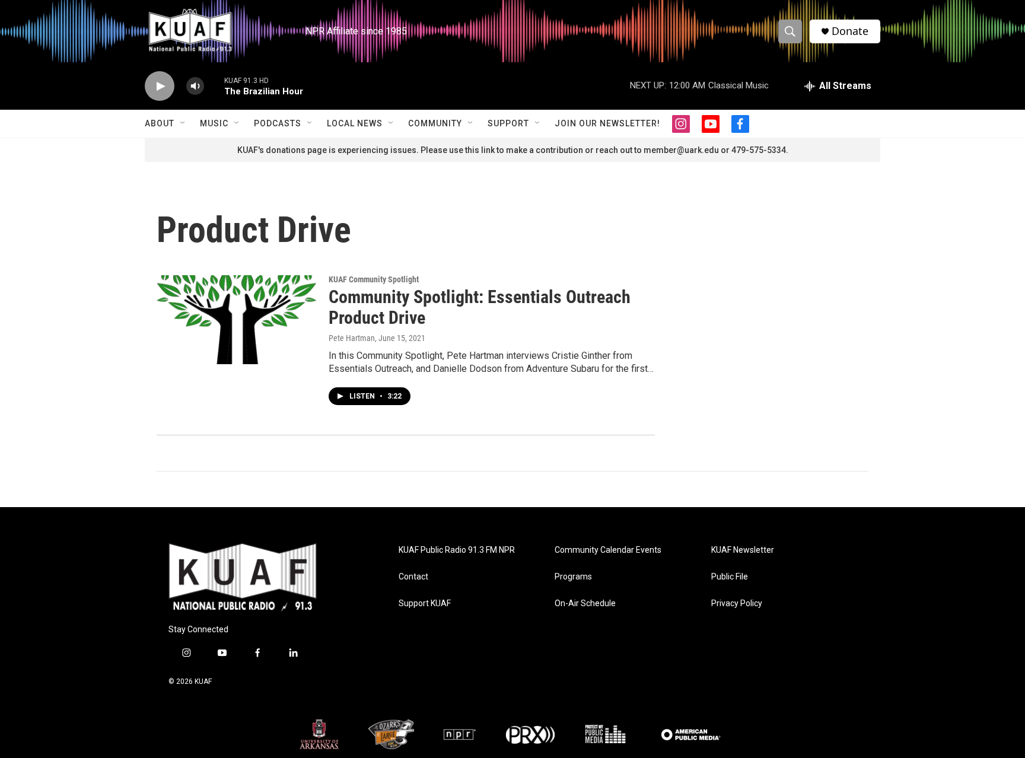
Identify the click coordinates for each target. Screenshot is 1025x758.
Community (435, 123)
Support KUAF (425, 603)
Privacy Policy (736, 603)
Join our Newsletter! (607, 123)
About (159, 123)
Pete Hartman (352, 338)
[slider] (214, 85)
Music (214, 123)
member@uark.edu (681, 150)
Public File (729, 576)
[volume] (195, 86)
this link (480, 150)
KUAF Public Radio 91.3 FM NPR (457, 550)
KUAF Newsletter (742, 550)
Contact (413, 576)
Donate (850, 31)
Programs (573, 576)
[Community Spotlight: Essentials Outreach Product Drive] (237, 319)
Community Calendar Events (608, 550)
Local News (355, 123)
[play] (159, 86)
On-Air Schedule (585, 603)
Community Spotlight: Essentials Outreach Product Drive (480, 307)
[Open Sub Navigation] (183, 123)
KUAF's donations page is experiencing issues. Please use (351, 150)
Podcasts (277, 123)
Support (508, 123)
